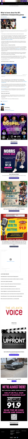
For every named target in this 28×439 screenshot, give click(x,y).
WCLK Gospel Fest (14, 141)
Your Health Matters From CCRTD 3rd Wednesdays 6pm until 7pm (14, 241)
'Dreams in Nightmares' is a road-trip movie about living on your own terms (10, 291)
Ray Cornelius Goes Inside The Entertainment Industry (14, 351)
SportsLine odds (18, 48)
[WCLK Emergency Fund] (14, 402)
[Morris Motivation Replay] (14, 159)
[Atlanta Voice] (14, 311)
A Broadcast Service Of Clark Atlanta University (12, 431)
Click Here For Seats (14, 143)
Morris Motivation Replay (14, 174)
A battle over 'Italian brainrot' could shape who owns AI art (8, 286)
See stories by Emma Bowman (9, 110)
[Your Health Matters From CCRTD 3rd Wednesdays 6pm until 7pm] (14, 227)
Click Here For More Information (14, 210)
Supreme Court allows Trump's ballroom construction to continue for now (10, 288)
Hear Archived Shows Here (14, 246)
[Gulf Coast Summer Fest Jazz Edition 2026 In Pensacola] (14, 194)
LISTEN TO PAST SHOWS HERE (14, 354)
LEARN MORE (14, 381)
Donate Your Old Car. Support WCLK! (14, 379)
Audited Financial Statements (18, 432)
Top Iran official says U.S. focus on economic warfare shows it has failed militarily (11, 296)
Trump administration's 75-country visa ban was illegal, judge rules (9, 276)
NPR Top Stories (5, 101)
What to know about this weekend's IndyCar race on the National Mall (10, 298)
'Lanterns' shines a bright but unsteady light (6, 281)
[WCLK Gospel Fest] (14, 126)
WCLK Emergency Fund (14, 422)
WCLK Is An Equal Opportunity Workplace (12, 434)
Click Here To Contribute (14, 424)
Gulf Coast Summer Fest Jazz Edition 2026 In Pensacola (14, 209)
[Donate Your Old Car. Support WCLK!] (14, 368)
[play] (2, 3)
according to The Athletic (9, 39)
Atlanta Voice (13, 322)
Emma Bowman (7, 107)
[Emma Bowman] (2, 108)
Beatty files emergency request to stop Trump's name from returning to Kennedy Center (12, 293)
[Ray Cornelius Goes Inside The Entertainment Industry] (14, 338)
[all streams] (27, 3)
